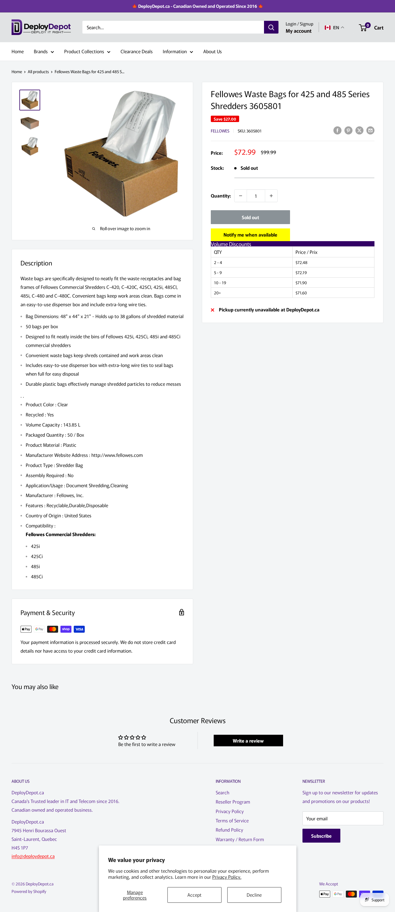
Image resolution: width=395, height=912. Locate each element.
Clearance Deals (137, 51)
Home (18, 51)
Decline (254, 894)
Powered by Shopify (29, 891)
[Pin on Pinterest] (348, 129)
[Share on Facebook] (337, 129)
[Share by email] (370, 129)
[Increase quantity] (271, 196)
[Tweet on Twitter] (359, 129)
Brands (41, 51)
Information (175, 51)
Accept (194, 894)
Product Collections (84, 51)
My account (298, 30)
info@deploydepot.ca (33, 855)
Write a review (248, 740)
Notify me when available (250, 234)
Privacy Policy (230, 811)
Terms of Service (232, 820)
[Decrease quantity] (241, 196)
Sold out (250, 217)
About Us (212, 51)
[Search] (271, 27)
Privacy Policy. (226, 876)
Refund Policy (229, 829)
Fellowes (220, 131)
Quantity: (221, 195)
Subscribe (321, 835)
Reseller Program (233, 801)
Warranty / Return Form (240, 839)
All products (38, 71)
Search (222, 792)
